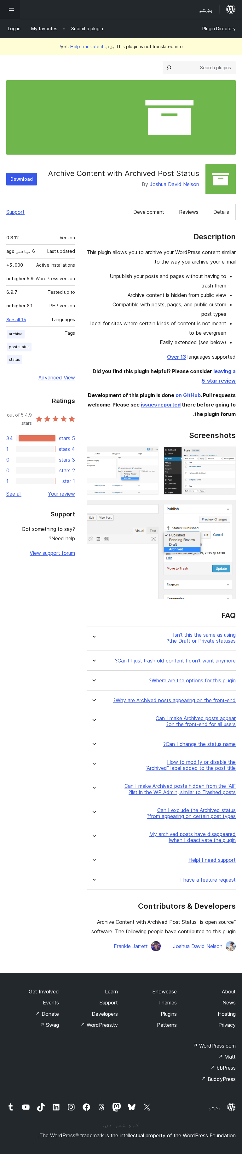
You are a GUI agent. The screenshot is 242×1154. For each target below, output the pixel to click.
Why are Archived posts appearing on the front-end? (174, 700)
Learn (111, 991)
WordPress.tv (99, 1025)
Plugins (169, 1014)
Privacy (227, 1025)
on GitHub (188, 395)
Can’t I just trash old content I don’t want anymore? (175, 661)
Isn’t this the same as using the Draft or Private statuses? (201, 638)
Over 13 (176, 357)
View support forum (52, 553)
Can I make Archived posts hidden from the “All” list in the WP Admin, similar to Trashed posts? (180, 789)
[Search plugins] (169, 67)
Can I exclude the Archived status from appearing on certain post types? (191, 813)
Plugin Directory (219, 28)
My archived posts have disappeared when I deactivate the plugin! (192, 837)
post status (19, 346)
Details (221, 212)
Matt (227, 1057)
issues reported (161, 404)
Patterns (167, 1025)
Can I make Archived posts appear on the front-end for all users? (196, 721)
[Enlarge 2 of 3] (150, 455)
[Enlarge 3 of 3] (227, 508)
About (229, 991)
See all (13, 494)
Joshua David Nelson (174, 184)
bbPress (223, 1068)
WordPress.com (214, 1046)
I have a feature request (208, 880)
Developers (105, 1014)
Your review (61, 494)
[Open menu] (10, 9)
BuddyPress (218, 1079)
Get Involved (44, 991)
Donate (47, 1014)
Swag (49, 1025)
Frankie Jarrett (131, 946)
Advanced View (56, 377)
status (14, 359)
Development (148, 212)
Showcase (165, 991)
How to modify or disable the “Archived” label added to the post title (191, 765)
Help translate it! (81, 46)
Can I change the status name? (199, 744)
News (229, 1002)
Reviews (189, 212)
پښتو (214, 1107)
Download (21, 179)
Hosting (227, 1014)
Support (15, 212)
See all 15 (16, 319)
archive (16, 334)
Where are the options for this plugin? (192, 681)
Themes (167, 1002)
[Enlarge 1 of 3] (227, 455)
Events (51, 1002)
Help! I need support (212, 860)
